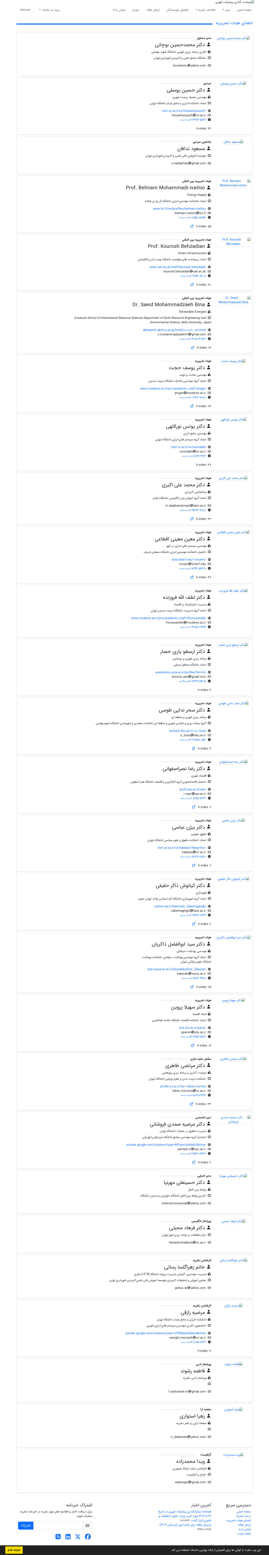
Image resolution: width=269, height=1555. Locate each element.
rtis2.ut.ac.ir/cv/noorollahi (188, 447)
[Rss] (58, 1538)
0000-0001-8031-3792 (193, 1095)
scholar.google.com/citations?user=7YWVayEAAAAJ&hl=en (165, 1333)
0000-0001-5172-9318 (193, 978)
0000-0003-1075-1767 (193, 1342)
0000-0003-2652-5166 (193, 1036)
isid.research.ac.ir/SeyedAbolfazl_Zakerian (177, 969)
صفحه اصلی (244, 10)
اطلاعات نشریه (206, 10)
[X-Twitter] (77, 1538)
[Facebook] (87, 1538)
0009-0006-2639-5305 (192, 681)
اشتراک (26, 1525)
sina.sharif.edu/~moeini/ (189, 559)
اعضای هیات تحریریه (238, 1520)
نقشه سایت (244, 1533)
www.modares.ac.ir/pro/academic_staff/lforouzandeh (168, 618)
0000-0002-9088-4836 (192, 339)
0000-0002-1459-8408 (193, 276)
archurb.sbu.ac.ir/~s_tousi (187, 731)
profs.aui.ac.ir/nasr (193, 789)
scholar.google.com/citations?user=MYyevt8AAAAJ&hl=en (166, 1145)
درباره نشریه (243, 1516)
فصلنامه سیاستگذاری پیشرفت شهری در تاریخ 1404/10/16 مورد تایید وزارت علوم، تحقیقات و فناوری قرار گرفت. (184, 1516)
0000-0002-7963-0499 (193, 915)
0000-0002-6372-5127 (193, 120)
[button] (169, 1550)
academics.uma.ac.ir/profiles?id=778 (181, 672)
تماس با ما (119, 10)
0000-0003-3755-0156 (193, 740)
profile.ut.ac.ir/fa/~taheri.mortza (183, 1086)
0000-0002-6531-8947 (193, 1153)
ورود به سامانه (50, 10)
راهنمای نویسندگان (177, 10)
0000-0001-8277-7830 (193, 856)
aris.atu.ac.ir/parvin (192, 1028)
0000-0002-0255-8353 (192, 217)
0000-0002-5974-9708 (193, 510)
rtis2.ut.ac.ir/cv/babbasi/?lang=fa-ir (181, 848)
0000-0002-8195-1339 (193, 798)
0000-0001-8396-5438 (192, 568)
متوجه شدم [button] (14, 1550)
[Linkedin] (68, 1538)
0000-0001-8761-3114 (194, 456)
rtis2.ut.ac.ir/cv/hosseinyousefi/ (184, 111)
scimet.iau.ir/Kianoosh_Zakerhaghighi (180, 906)
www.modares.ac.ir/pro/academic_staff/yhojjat (173, 388)
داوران (136, 10)
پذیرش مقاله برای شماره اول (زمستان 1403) (185, 1524)
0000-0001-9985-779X (193, 627)
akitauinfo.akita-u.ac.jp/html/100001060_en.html (174, 330)
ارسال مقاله (153, 10)
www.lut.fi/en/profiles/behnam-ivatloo (179, 209)
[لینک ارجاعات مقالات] (192, 226)
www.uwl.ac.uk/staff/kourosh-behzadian (178, 267)
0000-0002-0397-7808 (193, 397)
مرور (227, 10)
